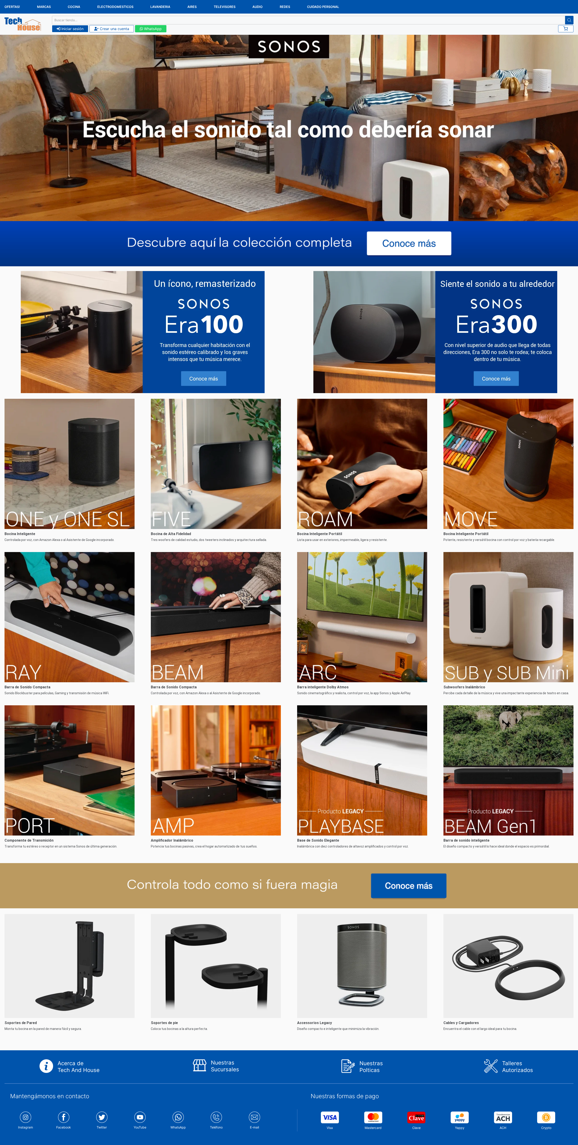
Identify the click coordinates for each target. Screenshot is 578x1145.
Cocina (74, 7)
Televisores (224, 7)
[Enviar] (569, 20)
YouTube (140, 1127)
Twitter (102, 1127)
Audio (257, 7)
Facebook (63, 1127)
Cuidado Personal (323, 7)
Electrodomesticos (115, 7)
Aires (192, 7)
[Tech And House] (23, 24)
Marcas (44, 7)
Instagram (25, 1127)
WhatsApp (152, 28)
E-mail (254, 1127)
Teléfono (216, 1127)
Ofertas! (12, 7)
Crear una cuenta (114, 28)
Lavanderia (160, 7)
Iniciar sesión (72, 28)
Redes (285, 7)
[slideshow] (289, 128)
